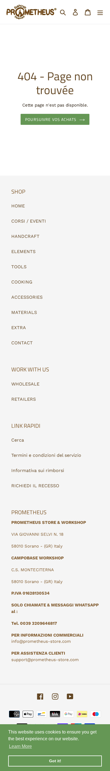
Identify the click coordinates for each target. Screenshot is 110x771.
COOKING (21, 282)
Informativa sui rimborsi (37, 470)
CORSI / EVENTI (28, 221)
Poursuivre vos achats (50, 119)
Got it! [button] (55, 761)
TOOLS (19, 266)
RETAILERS (23, 399)
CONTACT (22, 342)
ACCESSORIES (27, 297)
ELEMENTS (23, 251)
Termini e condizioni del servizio (46, 455)
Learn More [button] (20, 746)
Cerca (17, 440)
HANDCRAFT (25, 236)
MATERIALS (24, 312)
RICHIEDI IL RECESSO (35, 485)
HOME (18, 206)
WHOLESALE (25, 384)
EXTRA (18, 327)
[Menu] (100, 12)
